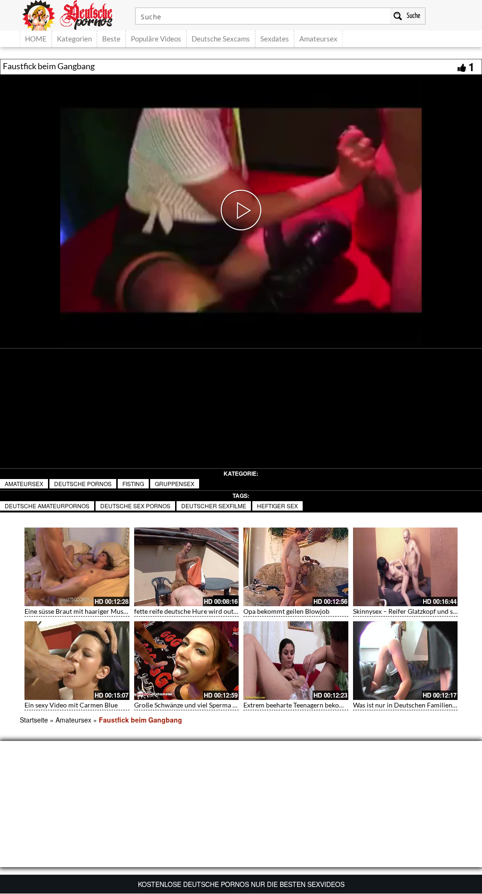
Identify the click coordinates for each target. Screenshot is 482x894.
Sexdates (274, 38)
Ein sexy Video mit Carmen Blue (71, 705)
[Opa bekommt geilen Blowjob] (295, 567)
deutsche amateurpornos (47, 506)
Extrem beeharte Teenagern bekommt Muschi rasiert (319, 705)
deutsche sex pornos (135, 506)
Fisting (133, 484)
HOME (36, 38)
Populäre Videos (156, 38)
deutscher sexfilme (213, 506)
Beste (111, 38)
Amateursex (318, 38)
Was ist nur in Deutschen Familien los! (409, 705)
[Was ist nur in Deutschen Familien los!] (405, 660)
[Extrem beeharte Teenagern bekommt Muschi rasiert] (295, 660)
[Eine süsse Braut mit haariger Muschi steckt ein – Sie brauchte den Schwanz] (76, 567)
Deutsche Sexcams (221, 38)
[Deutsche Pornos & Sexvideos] (74, 14)
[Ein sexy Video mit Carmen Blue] (76, 660)
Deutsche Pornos (83, 484)
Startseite (34, 719)
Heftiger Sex (277, 506)
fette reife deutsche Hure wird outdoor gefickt (201, 611)
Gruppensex (174, 484)
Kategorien (74, 38)
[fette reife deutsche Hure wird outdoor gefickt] (186, 567)
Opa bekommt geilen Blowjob (286, 611)
